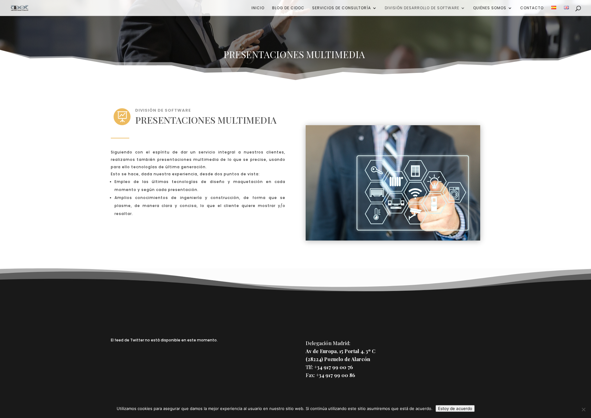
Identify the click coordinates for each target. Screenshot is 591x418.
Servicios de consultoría (341, 8)
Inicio (257, 8)
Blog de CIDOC (288, 8)
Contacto (532, 8)
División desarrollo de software (422, 8)
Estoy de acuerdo (455, 408)
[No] (583, 409)
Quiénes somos (489, 8)
